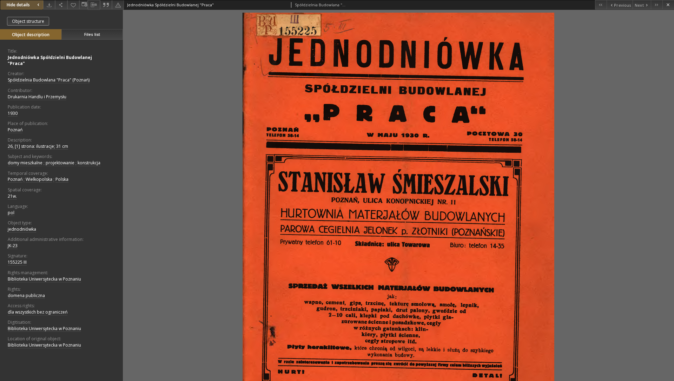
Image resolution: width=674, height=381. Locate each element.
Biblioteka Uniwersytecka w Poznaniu (44, 279)
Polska (61, 179)
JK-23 (13, 246)
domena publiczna (26, 295)
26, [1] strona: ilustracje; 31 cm (38, 146)
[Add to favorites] (73, 4)
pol (11, 213)
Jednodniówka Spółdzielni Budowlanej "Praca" (50, 60)
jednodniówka (22, 229)
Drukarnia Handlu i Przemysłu (37, 97)
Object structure (28, 21)
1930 (13, 113)
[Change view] (83, 4)
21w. (12, 196)
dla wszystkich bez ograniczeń (37, 312)
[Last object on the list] (656, 4)
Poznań (15, 130)
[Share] (61, 4)
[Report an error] (118, 4)
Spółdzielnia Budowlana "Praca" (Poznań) (49, 80)
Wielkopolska (39, 179)
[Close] (668, 4)
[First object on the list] (601, 4)
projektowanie (60, 163)
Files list (92, 34)
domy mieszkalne (25, 163)
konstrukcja (89, 163)
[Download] (49, 4)
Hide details (18, 5)
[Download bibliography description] (94, 5)
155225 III (17, 262)
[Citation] (106, 4)
